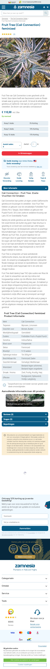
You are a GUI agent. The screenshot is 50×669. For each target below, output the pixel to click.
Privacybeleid (31, 533)
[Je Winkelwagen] (47, 7)
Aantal (26, 144)
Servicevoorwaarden (7, 535)
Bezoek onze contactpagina (35, 625)
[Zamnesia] (23, 7)
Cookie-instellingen (25, 665)
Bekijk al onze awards (25, 557)
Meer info (39, 166)
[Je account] (44, 7)
